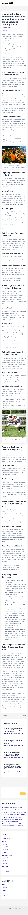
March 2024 (5, 872)
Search (3, 791)
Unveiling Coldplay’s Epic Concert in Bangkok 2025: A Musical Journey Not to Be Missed (12, 767)
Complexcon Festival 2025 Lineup (12, 807)
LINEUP (4, 893)
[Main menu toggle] (25, 3)
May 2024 (5, 866)
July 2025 (5, 844)
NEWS (3, 896)
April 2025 (5, 849)
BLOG (3, 884)
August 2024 (5, 858)
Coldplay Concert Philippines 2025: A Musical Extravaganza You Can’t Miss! (13, 730)
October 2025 (6, 838)
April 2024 (5, 869)
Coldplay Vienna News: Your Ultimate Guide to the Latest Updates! (13, 742)
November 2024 (6, 852)
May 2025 (5, 847)
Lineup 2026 (7, 3)
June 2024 (5, 863)
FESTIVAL (4, 890)
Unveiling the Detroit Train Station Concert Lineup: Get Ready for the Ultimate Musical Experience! (12, 819)
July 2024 (5, 860)
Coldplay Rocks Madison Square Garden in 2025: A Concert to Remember (12, 754)
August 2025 (5, 841)
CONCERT (5, 30)
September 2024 (7, 855)
